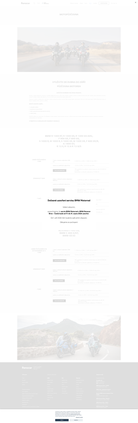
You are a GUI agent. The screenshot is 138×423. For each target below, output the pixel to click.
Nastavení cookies (79, 417)
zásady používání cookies (75, 413)
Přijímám (61, 420)
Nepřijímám (76, 420)
